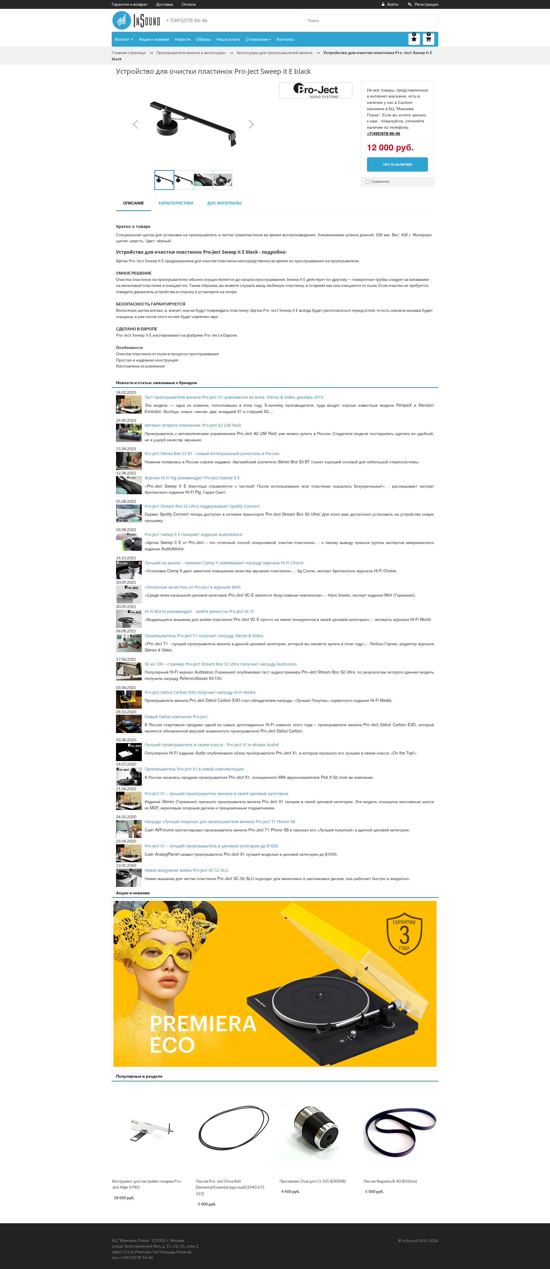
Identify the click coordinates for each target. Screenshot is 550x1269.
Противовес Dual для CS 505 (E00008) (313, 1181)
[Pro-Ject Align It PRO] (149, 1130)
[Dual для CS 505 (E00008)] (317, 1130)
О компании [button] (257, 39)
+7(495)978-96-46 (186, 20)
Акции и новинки (154, 39)
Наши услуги (228, 39)
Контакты (285, 39)
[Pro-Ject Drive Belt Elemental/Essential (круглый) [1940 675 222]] (233, 1130)
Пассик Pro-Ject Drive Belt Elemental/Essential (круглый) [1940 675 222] (230, 1187)
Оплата (189, 4)
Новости (182, 39)
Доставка (164, 4)
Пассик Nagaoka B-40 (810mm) (390, 1181)
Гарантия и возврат (130, 4)
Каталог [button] (122, 39)
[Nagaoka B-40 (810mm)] (401, 1130)
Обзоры (203, 39)
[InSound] (136, 20)
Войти (392, 4)
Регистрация (426, 4)
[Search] (431, 21)
